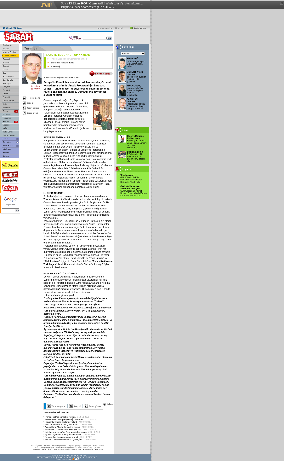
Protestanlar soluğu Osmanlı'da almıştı (69, 59)
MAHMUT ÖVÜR (135, 72)
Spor (4, 73)
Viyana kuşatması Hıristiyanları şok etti (63, 434)
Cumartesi (7, 142)
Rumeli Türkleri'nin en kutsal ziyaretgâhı (63, 439)
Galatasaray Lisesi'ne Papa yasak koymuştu (66, 432)
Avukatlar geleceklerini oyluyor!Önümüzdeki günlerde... (136, 78)
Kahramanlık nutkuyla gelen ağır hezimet (64, 419)
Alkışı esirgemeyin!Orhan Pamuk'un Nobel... (136, 63)
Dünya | (79, 445)
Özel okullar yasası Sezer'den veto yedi (130, 187)
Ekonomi (6, 59)
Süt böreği (55, 66)
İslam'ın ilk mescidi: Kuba (62, 62)
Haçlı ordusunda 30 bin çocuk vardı (61, 424)
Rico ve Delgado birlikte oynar (135, 137)
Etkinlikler (6, 108)
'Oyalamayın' (126, 175)
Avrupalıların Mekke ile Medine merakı (62, 427)
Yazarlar (6, 49)
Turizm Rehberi (9, 135)
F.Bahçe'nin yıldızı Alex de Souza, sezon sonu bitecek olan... (136, 157)
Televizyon (7, 118)
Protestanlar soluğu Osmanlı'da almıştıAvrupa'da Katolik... (136, 106)
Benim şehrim (140, 28)
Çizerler (6, 156)
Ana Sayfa (7, 84)
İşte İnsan (7, 149)
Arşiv (5, 104)
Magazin (6, 125)
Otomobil (6, 97)
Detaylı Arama (8, 101)
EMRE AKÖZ (133, 58)
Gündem (6, 63)
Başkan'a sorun (135, 152)
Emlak (5, 94)
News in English (9, 52)
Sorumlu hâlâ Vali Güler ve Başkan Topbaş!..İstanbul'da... (135, 91)
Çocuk (5, 111)
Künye (90, 449)
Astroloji (6, 121)
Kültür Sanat (8, 132)
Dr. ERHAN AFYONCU (132, 100)
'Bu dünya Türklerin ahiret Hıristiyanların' (63, 429)
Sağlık (5, 128)
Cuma (5, 139)
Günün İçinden (10, 56)
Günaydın (6, 114)
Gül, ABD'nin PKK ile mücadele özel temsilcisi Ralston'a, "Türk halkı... (131, 179)
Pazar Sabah (8, 146)
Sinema (6, 153)
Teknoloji (6, 90)
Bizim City (88, 447)
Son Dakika (7, 45)
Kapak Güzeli (54, 447)
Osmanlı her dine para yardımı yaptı (61, 437)
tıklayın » (109, 7)
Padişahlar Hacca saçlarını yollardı (61, 422)
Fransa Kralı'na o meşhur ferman (60, 417)
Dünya (5, 70)
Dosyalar (6, 87)
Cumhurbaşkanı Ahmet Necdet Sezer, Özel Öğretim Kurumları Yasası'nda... (133, 193)
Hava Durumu (8, 77)
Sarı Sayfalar (8, 80)
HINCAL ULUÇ (134, 86)
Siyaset (6, 66)
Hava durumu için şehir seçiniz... (111, 28)
